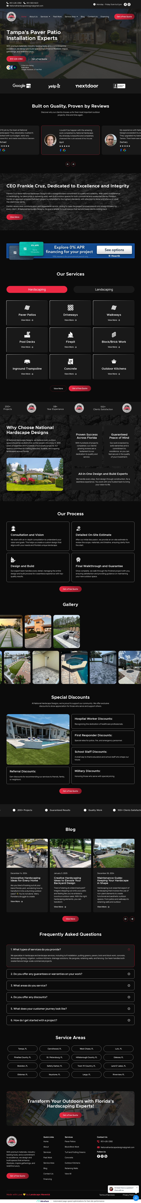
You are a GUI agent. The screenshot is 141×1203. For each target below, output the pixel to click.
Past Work (57, 16)
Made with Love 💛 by (18, 1195)
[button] (68, 164)
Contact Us (93, 16)
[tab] (37, 289)
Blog (83, 16)
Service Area (70, 16)
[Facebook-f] (98, 1156)
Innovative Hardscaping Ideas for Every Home (112, 879)
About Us (33, 16)
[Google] (105, 1156)
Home (23, 16)
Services (44, 16)
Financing (105, 16)
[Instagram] (102, 1156)
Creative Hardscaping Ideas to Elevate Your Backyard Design (24, 880)
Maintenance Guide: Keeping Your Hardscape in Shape (69, 880)
